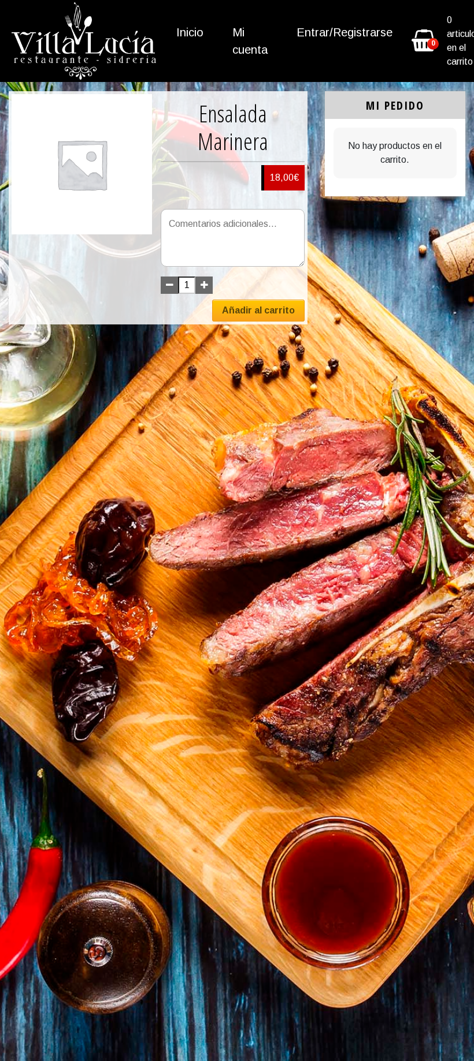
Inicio (189, 32)
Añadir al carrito (258, 310)
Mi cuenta (250, 41)
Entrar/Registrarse (344, 32)
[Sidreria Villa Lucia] (84, 41)
